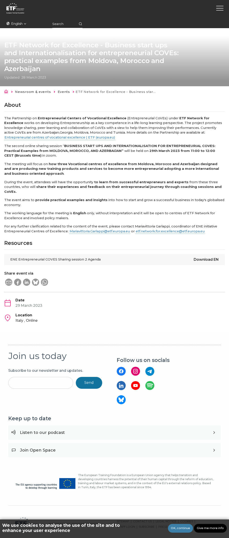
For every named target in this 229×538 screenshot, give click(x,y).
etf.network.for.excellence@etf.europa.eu (170, 231)
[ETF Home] (53, 11)
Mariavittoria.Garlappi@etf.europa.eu (100, 231)
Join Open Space (38, 450)
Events (64, 92)
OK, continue (180, 528)
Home (7, 92)
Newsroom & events (33, 92)
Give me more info (210, 528)
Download (206, 259)
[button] (8, 282)
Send (89, 382)
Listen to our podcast (42, 432)
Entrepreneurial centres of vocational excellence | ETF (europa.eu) (59, 137)
